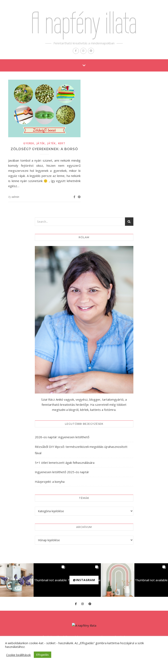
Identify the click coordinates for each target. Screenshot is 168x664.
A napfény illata (84, 22)
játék (41, 143)
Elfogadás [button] (42, 654)
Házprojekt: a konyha (50, 482)
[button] (17, 580)
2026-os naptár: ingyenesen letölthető (62, 437)
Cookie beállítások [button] (18, 655)
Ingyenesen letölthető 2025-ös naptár (62, 472)
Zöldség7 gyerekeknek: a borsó (44, 149)
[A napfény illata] (84, 625)
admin (15, 197)
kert (61, 143)
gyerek (28, 143)
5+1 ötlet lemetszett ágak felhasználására (64, 463)
